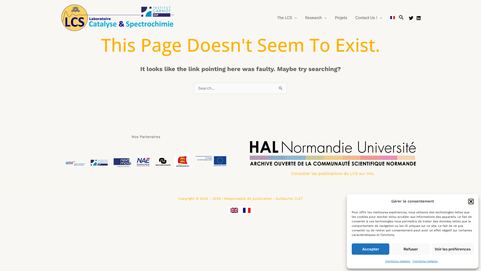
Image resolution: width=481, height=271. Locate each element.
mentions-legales (397, 261)
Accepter (370, 249)
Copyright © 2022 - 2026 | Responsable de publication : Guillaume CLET (240, 198)
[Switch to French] (392, 18)
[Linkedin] (418, 18)
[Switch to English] (234, 210)
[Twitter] (411, 18)
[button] (470, 201)
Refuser (411, 249)
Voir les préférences (453, 249)
